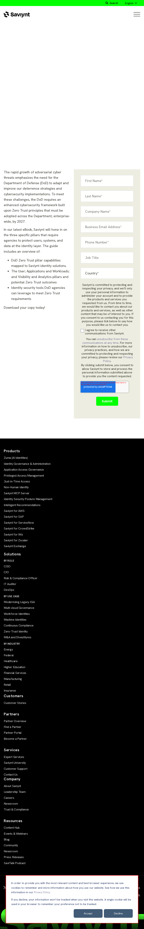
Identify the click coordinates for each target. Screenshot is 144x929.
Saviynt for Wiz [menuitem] (13, 534)
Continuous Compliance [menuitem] (19, 625)
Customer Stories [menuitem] (15, 703)
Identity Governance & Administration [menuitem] (27, 464)
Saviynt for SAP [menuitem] (14, 517)
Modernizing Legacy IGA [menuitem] (19, 602)
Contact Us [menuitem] (11, 775)
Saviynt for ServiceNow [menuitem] (19, 523)
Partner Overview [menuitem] (15, 721)
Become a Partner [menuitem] (15, 739)
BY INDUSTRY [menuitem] (12, 643)
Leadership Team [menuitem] (15, 792)
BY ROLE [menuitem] (9, 560)
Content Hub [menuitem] (12, 828)
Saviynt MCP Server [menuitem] (16, 493)
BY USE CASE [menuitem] (11, 596)
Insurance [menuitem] (10, 690)
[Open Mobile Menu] (137, 14)
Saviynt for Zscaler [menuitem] (16, 540)
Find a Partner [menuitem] (12, 727)
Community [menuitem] (11, 845)
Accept (88, 913)
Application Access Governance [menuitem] (24, 470)
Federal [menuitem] (9, 655)
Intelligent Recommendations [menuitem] (22, 505)
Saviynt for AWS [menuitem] (14, 511)
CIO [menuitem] (6, 572)
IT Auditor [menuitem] (10, 584)
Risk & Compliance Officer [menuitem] (21, 578)
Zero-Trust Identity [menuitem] (16, 631)
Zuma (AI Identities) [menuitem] (16, 458)
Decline (118, 913)
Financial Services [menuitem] (15, 673)
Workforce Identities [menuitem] (17, 614)
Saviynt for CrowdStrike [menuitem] (19, 528)
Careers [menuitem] (9, 798)
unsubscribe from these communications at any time (105, 341)
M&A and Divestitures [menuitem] (17, 637)
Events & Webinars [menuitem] (16, 834)
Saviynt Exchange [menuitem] (15, 546)
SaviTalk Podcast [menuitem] (15, 863)
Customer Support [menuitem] (15, 769)
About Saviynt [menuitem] (12, 786)
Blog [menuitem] (7, 839)
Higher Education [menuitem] (14, 667)
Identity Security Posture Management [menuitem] (28, 499)
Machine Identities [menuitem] (15, 620)
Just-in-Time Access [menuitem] (17, 481)
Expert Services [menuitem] (14, 757)
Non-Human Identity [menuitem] (16, 487)
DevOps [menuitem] (9, 590)
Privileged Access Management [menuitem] (24, 476)
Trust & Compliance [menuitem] (16, 809)
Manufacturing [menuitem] (13, 679)
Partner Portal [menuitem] (13, 733)
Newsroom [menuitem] (11, 804)
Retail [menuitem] (7, 685)
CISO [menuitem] (7, 566)
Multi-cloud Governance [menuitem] (19, 608)
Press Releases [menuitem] (14, 857)
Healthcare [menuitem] (11, 661)
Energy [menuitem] (8, 649)
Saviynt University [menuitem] (15, 763)
